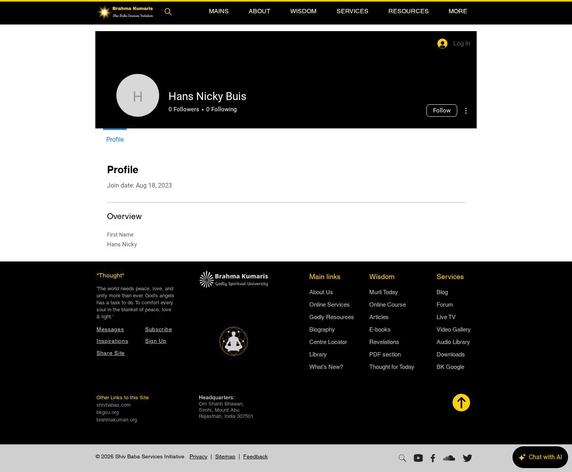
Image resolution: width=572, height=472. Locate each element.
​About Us (321, 292)
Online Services (329, 304)
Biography (322, 329)
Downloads (451, 354)
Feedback (255, 456)
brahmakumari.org (117, 420)
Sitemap (225, 456)
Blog (442, 292)
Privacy (198, 456)
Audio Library (453, 342)
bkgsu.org (108, 412)
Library (318, 354)
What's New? (326, 366)
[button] (218, 11)
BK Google (450, 366)
